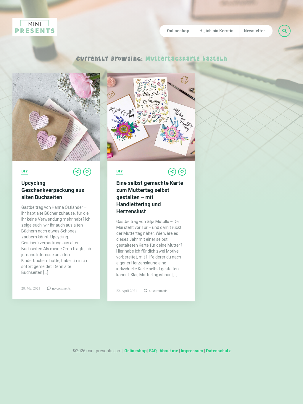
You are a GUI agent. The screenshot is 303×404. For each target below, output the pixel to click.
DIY (24, 171)
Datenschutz (218, 350)
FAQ (153, 350)
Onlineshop (178, 30)
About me (168, 350)
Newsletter (254, 30)
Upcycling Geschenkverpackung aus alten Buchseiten (52, 190)
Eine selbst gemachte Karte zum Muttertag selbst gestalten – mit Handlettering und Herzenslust (149, 197)
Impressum (192, 350)
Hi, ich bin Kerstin (216, 30)
